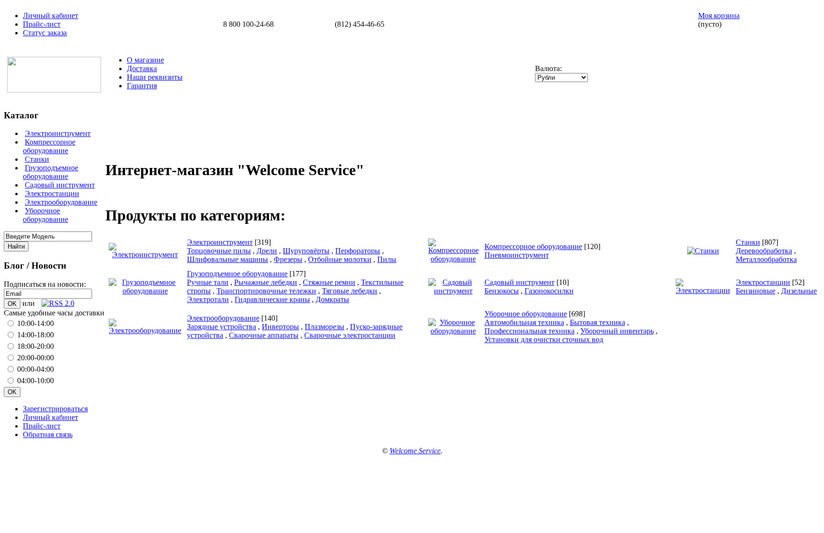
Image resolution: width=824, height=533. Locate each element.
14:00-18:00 (35, 335)
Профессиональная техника (529, 331)
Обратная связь (47, 434)
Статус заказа (45, 33)
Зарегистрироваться (55, 409)
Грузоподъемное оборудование (50, 172)
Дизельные (799, 291)
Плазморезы (324, 327)
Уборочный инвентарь (617, 331)
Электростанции (52, 193)
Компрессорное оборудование (49, 146)
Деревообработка (764, 251)
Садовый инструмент (60, 185)
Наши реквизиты (155, 77)
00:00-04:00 (35, 369)
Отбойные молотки (339, 259)
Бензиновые (755, 291)
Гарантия (142, 86)
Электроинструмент (58, 133)
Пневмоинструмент (516, 255)
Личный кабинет (50, 15)
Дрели (267, 251)
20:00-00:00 (35, 358)
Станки (37, 159)
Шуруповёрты (306, 251)
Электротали (208, 299)
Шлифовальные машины (227, 259)
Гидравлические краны (272, 299)
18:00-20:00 (35, 346)
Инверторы (280, 327)
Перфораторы (357, 251)
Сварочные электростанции (349, 335)
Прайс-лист (42, 24)
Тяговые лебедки (349, 291)
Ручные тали (207, 282)
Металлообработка (766, 259)
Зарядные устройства (221, 327)
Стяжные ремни (329, 282)
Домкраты (332, 299)
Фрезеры (288, 259)
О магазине (145, 60)
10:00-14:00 (35, 323)
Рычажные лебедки (265, 282)
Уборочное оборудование (45, 215)
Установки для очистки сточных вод (543, 339)
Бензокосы (501, 291)
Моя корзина (719, 15)
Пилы (386, 259)
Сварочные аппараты (264, 335)
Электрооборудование (61, 202)
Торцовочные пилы (219, 251)
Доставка (142, 68)
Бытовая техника (597, 322)
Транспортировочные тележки (266, 291)
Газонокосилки (549, 291)
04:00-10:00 (35, 380)
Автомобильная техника (524, 322)
